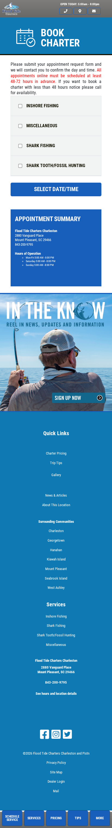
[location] (79, 11)
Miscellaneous (41, 126)
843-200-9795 (56, 682)
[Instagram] (56, 734)
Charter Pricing (56, 453)
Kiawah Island (56, 559)
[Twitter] (67, 734)
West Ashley (56, 588)
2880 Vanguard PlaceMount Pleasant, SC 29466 (56, 669)
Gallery (56, 475)
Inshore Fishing (42, 106)
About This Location (56, 505)
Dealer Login (56, 781)
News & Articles (56, 495)
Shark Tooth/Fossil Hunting (55, 166)
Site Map (56, 772)
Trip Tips (56, 463)
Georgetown (56, 540)
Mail (56, 791)
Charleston (56, 531)
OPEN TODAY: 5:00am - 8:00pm (79, 4)
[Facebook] (44, 734)
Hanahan (56, 550)
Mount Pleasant (56, 569)
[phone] (65, 11)
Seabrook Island (56, 578)
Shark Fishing (40, 146)
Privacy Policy (56, 763)
